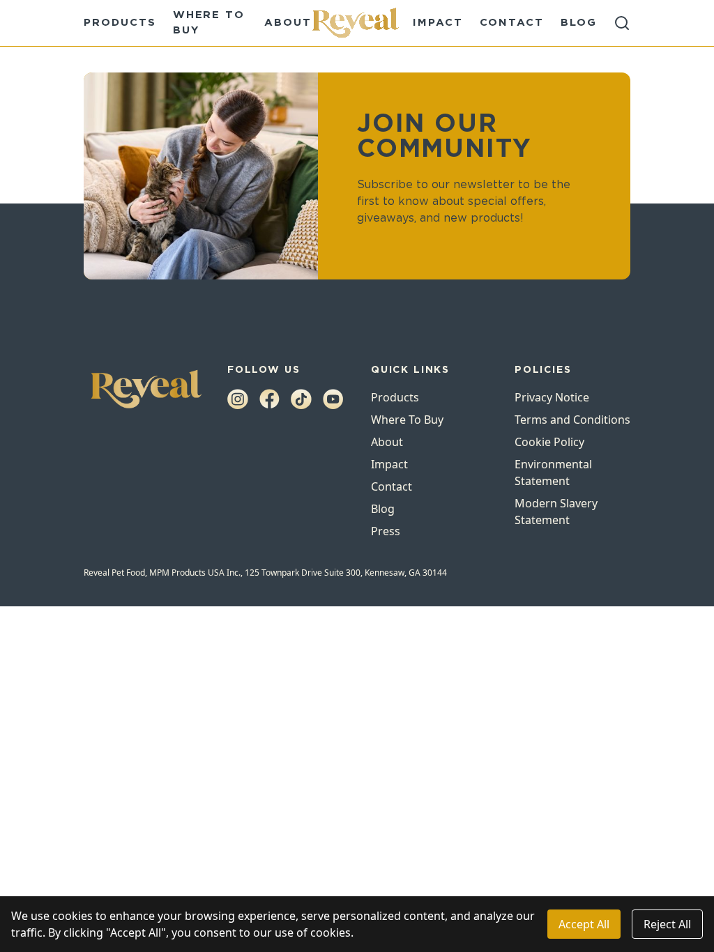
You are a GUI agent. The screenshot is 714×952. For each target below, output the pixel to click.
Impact (438, 22)
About (288, 22)
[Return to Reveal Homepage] (357, 23)
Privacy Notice (552, 397)
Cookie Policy (549, 442)
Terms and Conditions (572, 419)
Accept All (584, 924)
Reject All (667, 924)
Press (385, 531)
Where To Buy (407, 419)
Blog (579, 22)
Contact (512, 22)
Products (120, 22)
